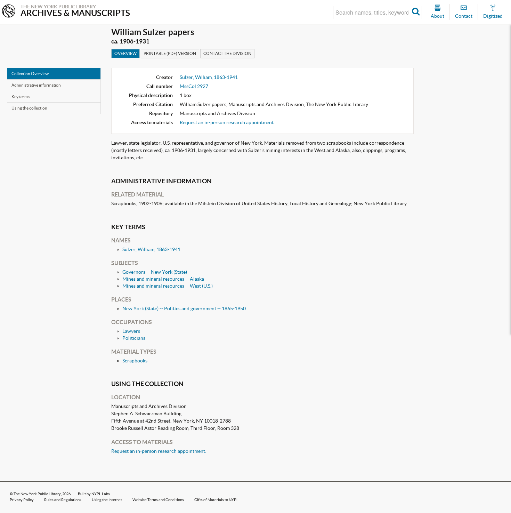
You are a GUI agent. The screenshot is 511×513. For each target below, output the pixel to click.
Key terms (20, 96)
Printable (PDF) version (170, 53)
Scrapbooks (134, 360)
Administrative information (36, 85)
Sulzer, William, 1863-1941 (209, 77)
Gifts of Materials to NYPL (216, 500)
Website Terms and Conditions (158, 500)
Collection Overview (30, 73)
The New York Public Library (37, 494)
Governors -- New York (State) (154, 272)
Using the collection (29, 108)
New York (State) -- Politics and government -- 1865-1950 (184, 308)
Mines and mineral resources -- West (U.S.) (167, 286)
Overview (125, 53)
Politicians (133, 338)
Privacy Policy (22, 500)
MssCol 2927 (194, 86)
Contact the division (227, 53)
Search (416, 12)
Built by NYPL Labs (94, 494)
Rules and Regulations (62, 500)
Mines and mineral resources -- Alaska (163, 279)
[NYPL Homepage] (8, 11)
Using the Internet (107, 500)
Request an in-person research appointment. (227, 122)
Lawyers (131, 331)
